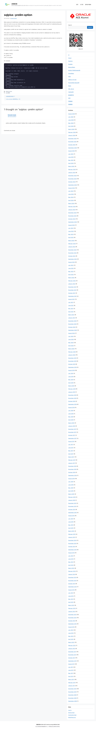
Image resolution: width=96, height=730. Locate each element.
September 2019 (72, 367)
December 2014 (72, 540)
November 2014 (72, 543)
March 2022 (71, 277)
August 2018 (71, 407)
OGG (69, 76)
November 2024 (72, 178)
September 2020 (72, 330)
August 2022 (71, 262)
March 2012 (71, 642)
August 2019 (71, 370)
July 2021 (70, 302)
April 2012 (70, 639)
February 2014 (71, 571)
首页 (77, 4)
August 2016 (71, 478)
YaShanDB (70, 92)
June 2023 (71, 231)
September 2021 (72, 296)
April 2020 (71, 345)
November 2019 (72, 361)
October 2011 (71, 657)
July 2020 (70, 336)
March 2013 (71, 605)
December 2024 (72, 175)
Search (70, 25)
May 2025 (70, 160)
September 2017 (72, 438)
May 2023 (70, 234)
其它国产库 (71, 95)
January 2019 (71, 392)
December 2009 (72, 695)
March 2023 (71, 240)
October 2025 (71, 144)
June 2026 (71, 120)
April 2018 (70, 419)
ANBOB (14, 4)
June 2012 (70, 633)
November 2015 (72, 506)
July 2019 (70, 373)
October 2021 (71, 293)
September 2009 (72, 701)
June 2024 (71, 194)
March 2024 (71, 203)
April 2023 (71, 237)
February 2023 (72, 243)
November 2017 (72, 432)
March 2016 (71, 494)
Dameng (70, 61)
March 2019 (71, 385)
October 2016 (71, 472)
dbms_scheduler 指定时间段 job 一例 (13, 99)
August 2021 (71, 299)
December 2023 (72, 212)
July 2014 (70, 556)
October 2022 (71, 256)
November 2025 (72, 141)
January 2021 (71, 317)
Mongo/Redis (71, 67)
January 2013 (71, 611)
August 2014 (71, 552)
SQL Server (71, 89)
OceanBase (71, 73)
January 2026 (71, 135)
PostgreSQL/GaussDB (73, 82)
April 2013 (70, 602)
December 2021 (72, 287)
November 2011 (72, 654)
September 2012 (72, 623)
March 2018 (71, 423)
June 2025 (71, 157)
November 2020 (72, 324)
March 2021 (71, 314)
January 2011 (71, 685)
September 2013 (72, 586)
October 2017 (71, 435)
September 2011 (72, 661)
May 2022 (70, 271)
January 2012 (71, 648)
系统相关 (70, 104)
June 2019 (70, 376)
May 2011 (70, 673)
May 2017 (70, 450)
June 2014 (70, 559)
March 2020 (71, 348)
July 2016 (70, 481)
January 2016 (71, 500)
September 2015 (72, 512)
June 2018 (70, 413)
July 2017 (70, 444)
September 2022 (72, 259)
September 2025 (72, 147)
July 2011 (70, 667)
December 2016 (72, 466)
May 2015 (70, 525)
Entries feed (71, 712)
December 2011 (72, 651)
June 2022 (71, 268)
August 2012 (71, 627)
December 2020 (72, 321)
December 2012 (72, 614)
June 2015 (70, 521)
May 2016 (70, 487)
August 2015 (71, 515)
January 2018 (71, 426)
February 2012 (71, 645)
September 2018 (72, 404)
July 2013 (70, 593)
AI (68, 55)
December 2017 (72, 429)
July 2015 (70, 518)
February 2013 (71, 608)
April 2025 (71, 163)
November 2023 (72, 215)
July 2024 (70, 191)
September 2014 (72, 549)
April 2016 (70, 491)
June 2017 (70, 447)
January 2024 (71, 209)
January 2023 (71, 246)
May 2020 (70, 342)
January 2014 (71, 574)
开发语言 (70, 101)
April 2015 (70, 528)
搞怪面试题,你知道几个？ (10, 96)
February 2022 (72, 280)
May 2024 (70, 197)
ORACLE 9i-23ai (9, 91)
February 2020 (72, 351)
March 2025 (71, 166)
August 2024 (71, 188)
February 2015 (71, 534)
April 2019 (70, 382)
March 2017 (71, 457)
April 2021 (70, 311)
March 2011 (71, 679)
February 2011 (71, 682)
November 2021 (72, 290)
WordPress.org (72, 717)
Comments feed (72, 715)
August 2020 (71, 333)
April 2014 (70, 565)
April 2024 (71, 200)
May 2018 (70, 416)
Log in (69, 710)
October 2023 (71, 219)
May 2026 (70, 123)
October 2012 (71, 620)
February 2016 (71, 497)
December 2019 (72, 358)
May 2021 (70, 308)
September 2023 (72, 222)
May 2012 (70, 636)
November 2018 (72, 398)
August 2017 (71, 441)
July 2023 (70, 228)
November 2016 (72, 469)
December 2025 (72, 138)
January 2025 (71, 172)
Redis (69, 85)
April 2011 (70, 676)
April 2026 (71, 126)
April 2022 (71, 274)
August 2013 (71, 589)
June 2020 (71, 339)
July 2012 (70, 630)
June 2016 (70, 484)
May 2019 (70, 379)
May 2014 (70, 562)
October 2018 (71, 401)
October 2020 (71, 327)
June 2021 (70, 305)
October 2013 (71, 583)
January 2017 (71, 463)
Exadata (70, 64)
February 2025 (72, 169)
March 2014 (71, 568)
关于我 (81, 4)
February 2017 (71, 460)
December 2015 (72, 503)
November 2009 (72, 698)
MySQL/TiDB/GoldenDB (74, 70)
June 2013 (70, 596)
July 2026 (70, 117)
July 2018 (70, 410)
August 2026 (71, 113)
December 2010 (72, 688)
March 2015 (71, 531)
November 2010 (72, 691)
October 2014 (71, 546)
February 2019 (71, 389)
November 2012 (72, 617)
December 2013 (72, 577)
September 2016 (72, 475)
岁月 (69, 98)
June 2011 (70, 670)
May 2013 (70, 599)
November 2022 (72, 253)
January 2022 (71, 283)
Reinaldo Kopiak (12, 115)
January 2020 (71, 355)
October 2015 (71, 509)
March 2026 (71, 129)
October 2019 (71, 364)
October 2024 (71, 181)
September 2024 (72, 185)
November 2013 (72, 580)
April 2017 (70, 453)
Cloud (69, 58)
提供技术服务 (88, 4)
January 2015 (71, 537)
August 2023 (71, 225)
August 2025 (71, 151)
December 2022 (72, 249)
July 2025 (70, 154)
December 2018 (72, 395)
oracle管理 (8, 92)
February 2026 (72, 132)
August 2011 (71, 664)
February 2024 (72, 206)
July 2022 (70, 265)
